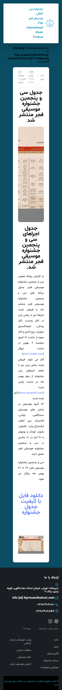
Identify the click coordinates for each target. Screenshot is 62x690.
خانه (42, 75)
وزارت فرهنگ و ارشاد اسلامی (20, 641)
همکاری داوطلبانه (50, 667)
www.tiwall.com (33, 354)
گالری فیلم (53, 653)
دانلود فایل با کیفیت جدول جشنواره (31, 504)
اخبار (42, 79)
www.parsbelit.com (31, 393)
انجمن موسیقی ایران (20, 664)
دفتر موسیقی (24, 657)
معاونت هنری (24, 650)
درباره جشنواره (51, 660)
